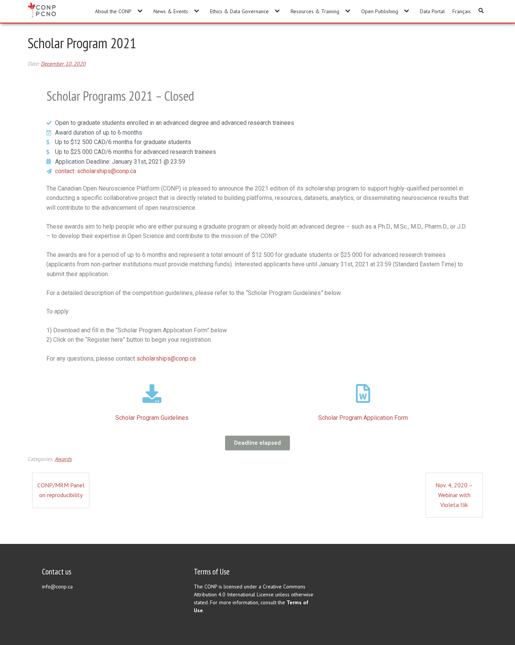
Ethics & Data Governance (239, 11)
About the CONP (113, 11)
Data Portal (432, 11)
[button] (257, 443)
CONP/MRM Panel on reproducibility (60, 490)
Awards (63, 458)
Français (461, 11)
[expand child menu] (139, 11)
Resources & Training (315, 11)
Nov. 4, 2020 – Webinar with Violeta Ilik (454, 494)
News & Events (170, 11)
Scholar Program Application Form (363, 417)
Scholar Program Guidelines (152, 417)
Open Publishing (379, 11)
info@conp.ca (57, 586)
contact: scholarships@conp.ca (95, 171)
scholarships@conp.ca (166, 358)
